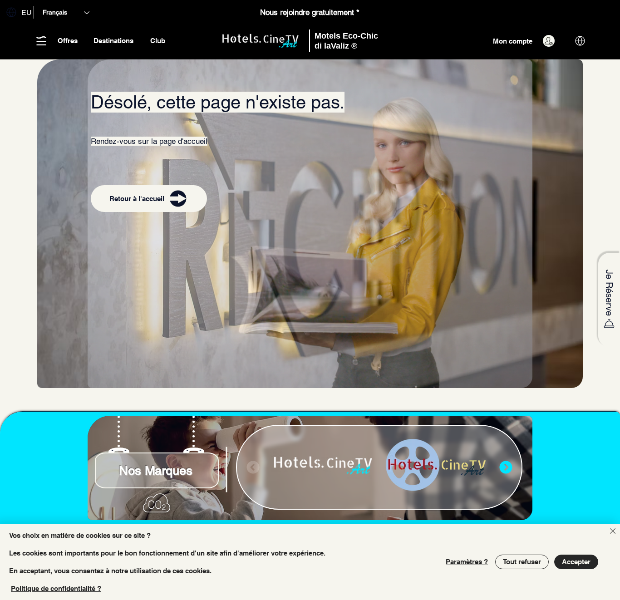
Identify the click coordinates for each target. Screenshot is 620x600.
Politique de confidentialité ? (56, 588)
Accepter (576, 562)
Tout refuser (522, 562)
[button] (17, 12)
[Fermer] (612, 532)
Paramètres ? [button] (467, 562)
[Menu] (505, 467)
